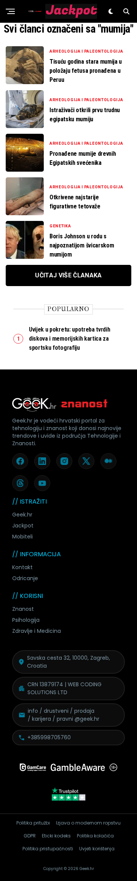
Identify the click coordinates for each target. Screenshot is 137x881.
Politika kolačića (95, 835)
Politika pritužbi (33, 823)
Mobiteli (22, 536)
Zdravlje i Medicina (36, 631)
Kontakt (22, 567)
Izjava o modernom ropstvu (88, 823)
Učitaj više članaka (68, 275)
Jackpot (22, 525)
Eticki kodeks (56, 835)
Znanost (23, 609)
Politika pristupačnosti (47, 848)
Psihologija (26, 620)
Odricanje (25, 578)
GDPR (30, 835)
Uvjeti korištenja (97, 848)
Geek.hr (22, 514)
